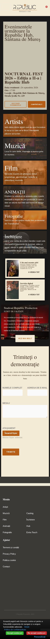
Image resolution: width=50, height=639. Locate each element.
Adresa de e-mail (37, 388)
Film (5, 520)
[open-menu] (5, 7)
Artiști (5, 507)
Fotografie (7, 532)
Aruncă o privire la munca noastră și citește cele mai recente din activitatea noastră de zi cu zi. (28, 266)
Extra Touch (31, 532)
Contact (6, 567)
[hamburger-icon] (41, 7)
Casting (29, 513)
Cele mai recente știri (29, 262)
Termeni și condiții (11, 547)
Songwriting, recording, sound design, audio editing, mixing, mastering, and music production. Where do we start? (29, 288)
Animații (6, 526)
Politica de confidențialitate (15, 630)
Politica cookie (9, 560)
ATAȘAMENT (8, 428)
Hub (28, 526)
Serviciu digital (26, 283)
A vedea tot (33, 272)
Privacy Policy (9, 554)
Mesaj (6, 403)
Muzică (6, 513)
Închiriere (30, 520)
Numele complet (12, 388)
